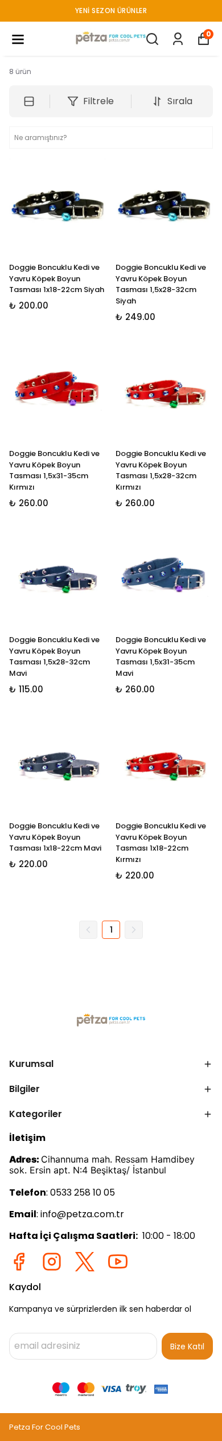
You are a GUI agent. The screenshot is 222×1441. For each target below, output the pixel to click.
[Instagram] (51, 1261)
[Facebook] (18, 1261)
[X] (84, 1261)
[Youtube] (118, 1261)
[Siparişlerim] (178, 39)
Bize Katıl (187, 1346)
